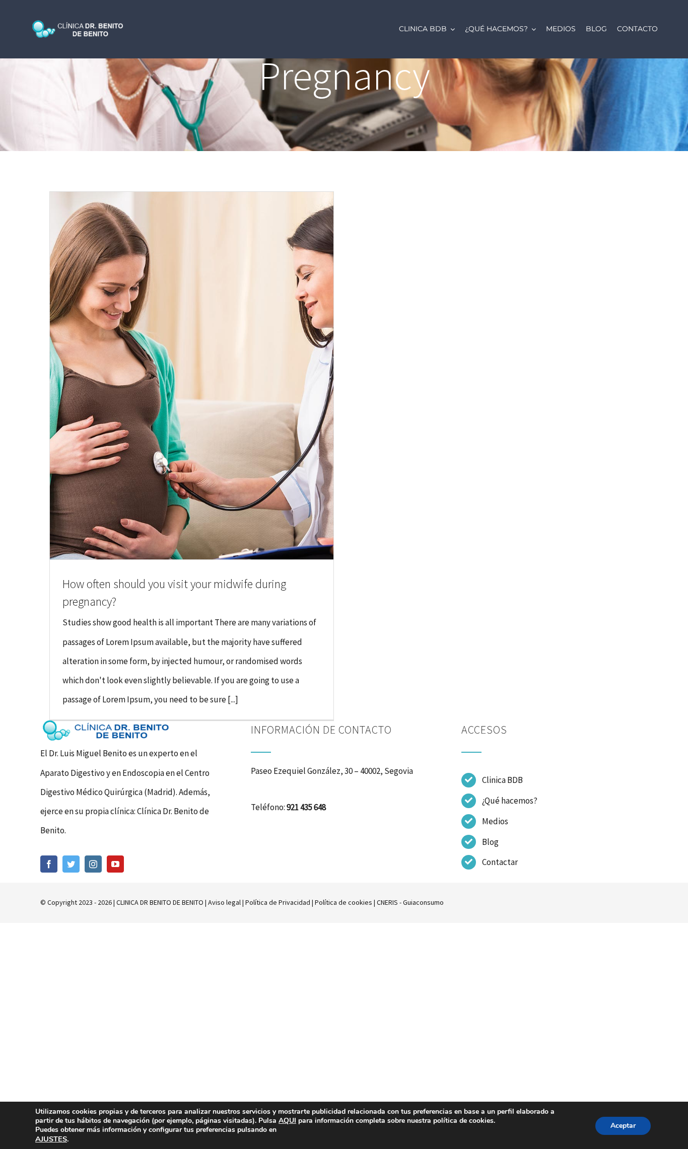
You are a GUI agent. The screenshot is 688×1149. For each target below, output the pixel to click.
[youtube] (115, 864)
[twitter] (71, 864)
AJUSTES (51, 1138)
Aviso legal (224, 902)
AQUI (287, 1120)
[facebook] (48, 864)
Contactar (500, 862)
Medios (495, 821)
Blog (490, 841)
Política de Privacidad (277, 902)
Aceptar (623, 1125)
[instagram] (93, 864)
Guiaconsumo (423, 902)
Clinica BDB (502, 779)
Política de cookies (343, 902)
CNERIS (387, 902)
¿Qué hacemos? (509, 800)
